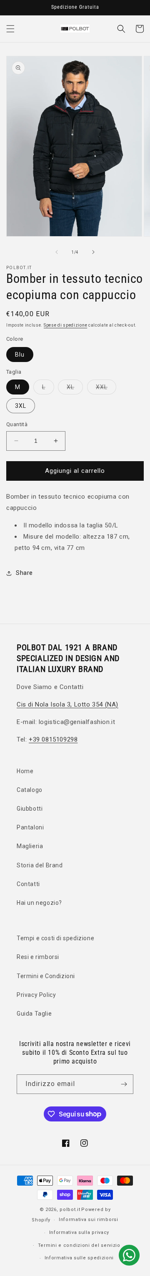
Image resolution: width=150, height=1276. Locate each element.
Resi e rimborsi (38, 957)
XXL (106, 389)
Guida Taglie (34, 1013)
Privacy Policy (36, 994)
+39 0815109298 (53, 739)
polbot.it (70, 1209)
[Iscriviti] (124, 1084)
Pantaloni (30, 827)
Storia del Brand (40, 865)
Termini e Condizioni (46, 976)
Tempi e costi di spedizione (55, 938)
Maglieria (30, 846)
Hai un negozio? (39, 902)
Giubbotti (29, 808)
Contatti (28, 884)
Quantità (17, 424)
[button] (10, 29)
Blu (20, 354)
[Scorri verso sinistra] (57, 252)
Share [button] (24, 572)
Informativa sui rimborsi (88, 1219)
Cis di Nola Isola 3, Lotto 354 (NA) (67, 704)
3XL (20, 405)
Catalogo (29, 790)
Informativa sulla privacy (79, 1232)
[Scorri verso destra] (93, 252)
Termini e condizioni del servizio (79, 1245)
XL (75, 389)
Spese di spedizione (65, 325)
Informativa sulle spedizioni (79, 1258)
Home (25, 771)
